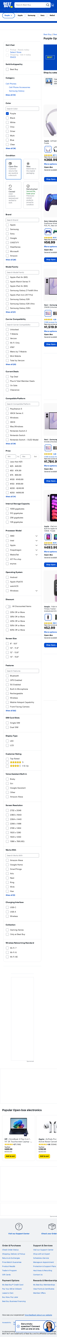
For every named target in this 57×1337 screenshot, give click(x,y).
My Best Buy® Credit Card (12, 1285)
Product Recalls (8, 1266)
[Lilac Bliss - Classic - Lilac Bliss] (48, 617)
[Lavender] (48, 313)
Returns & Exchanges (11, 1258)
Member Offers (39, 1293)
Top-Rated (15, 758)
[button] (19, 1140)
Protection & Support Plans (44, 1266)
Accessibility (6, 1322)
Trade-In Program (9, 1270)
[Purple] (48, 149)
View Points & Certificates (43, 1289)
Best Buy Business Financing (14, 1301)
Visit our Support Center (43, 1250)
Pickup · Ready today (19, 49)
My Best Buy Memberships (44, 1285)
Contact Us (37, 1274)
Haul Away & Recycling (42, 1270)
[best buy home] (8, 5)
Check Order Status (10, 1250)
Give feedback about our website (38, 1315)
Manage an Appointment (43, 1262)
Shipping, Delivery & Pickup (13, 1254)
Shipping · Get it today (20, 54)
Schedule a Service (41, 1258)
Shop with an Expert (41, 1254)
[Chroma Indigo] (48, 231)
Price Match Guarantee (11, 1262)
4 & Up (25, 766)
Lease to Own (7, 1293)
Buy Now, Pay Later (10, 1297)
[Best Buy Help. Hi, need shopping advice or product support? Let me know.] (49, 1326)
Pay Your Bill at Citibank (12, 1289)
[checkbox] (8, 15)
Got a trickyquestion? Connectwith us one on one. (30, 1326)
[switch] (8, 606)
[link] (13, 1144)
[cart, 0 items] (52, 5)
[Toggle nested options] (36, 536)
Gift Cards (6, 1274)
